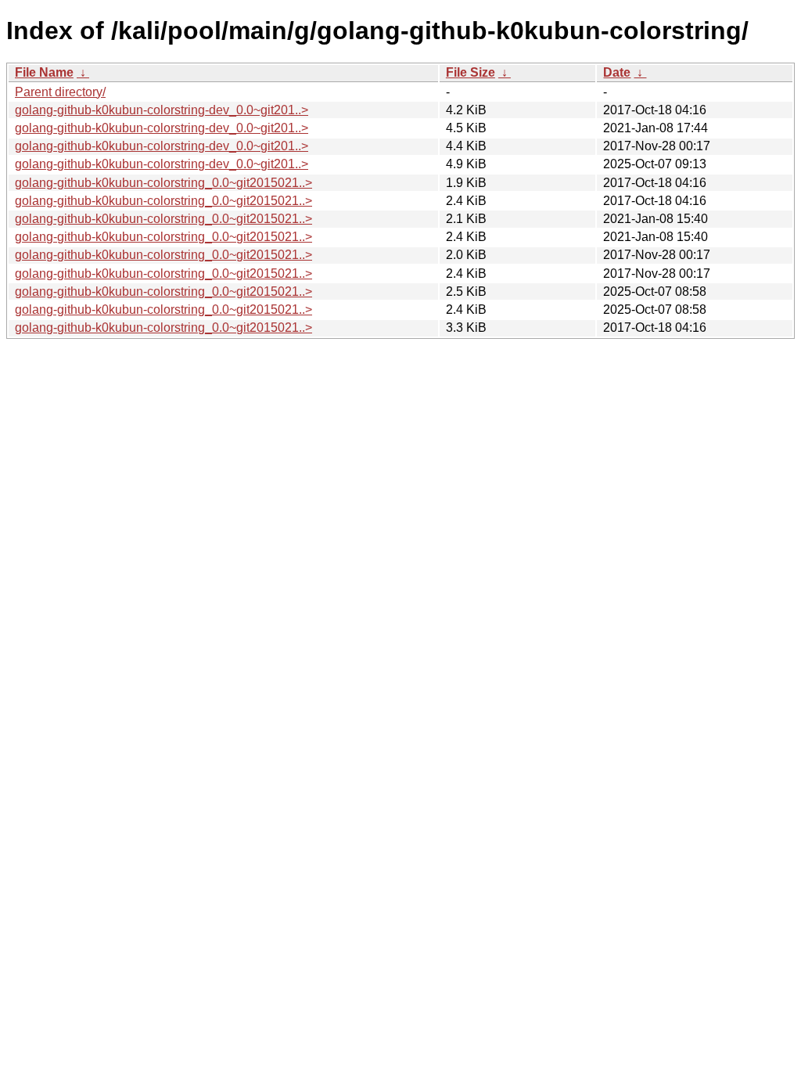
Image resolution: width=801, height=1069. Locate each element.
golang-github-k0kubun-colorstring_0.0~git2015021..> (163, 182)
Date (616, 72)
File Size (470, 72)
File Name (44, 72)
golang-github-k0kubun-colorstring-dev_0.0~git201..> (161, 110)
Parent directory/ (60, 92)
